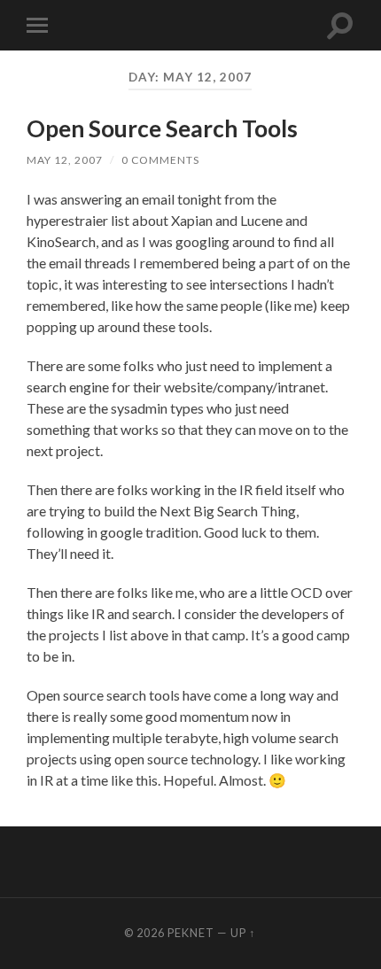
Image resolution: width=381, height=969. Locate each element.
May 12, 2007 (65, 160)
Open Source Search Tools (162, 128)
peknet (190, 933)
